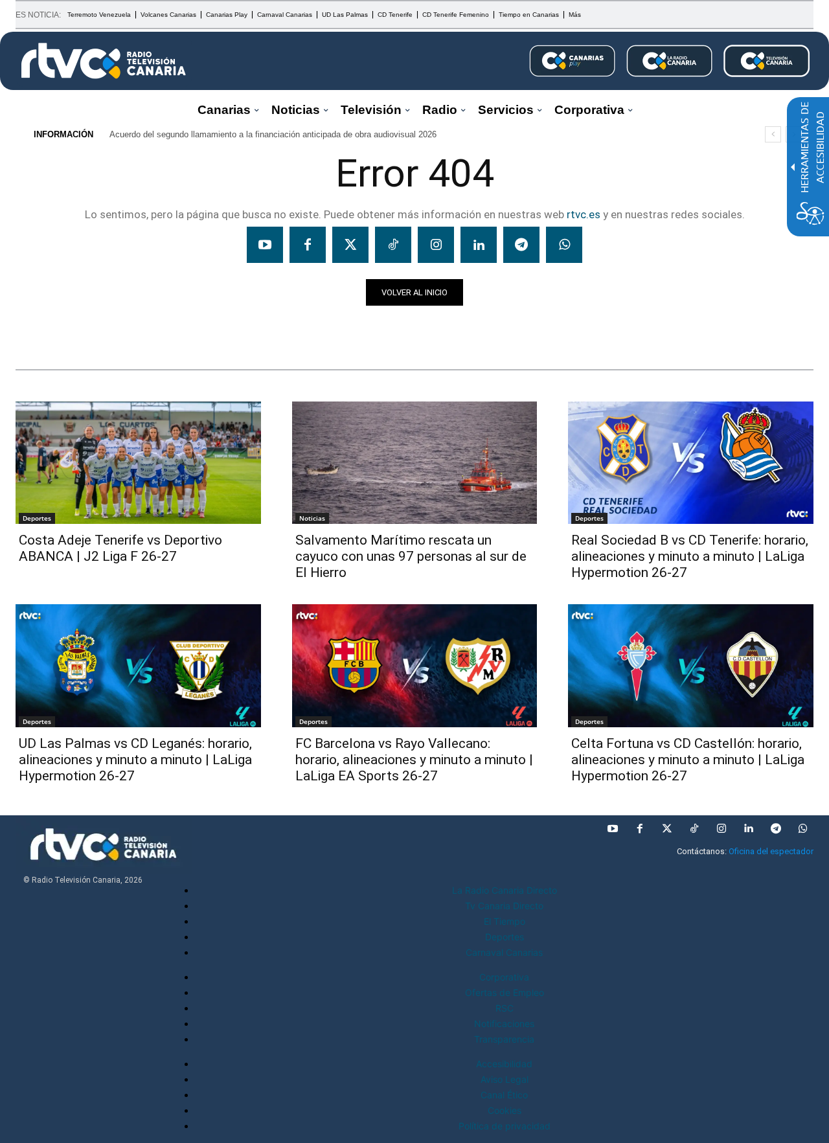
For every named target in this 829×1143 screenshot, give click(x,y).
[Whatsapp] (564, 245)
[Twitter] (350, 245)
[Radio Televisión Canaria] (104, 61)
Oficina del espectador (771, 851)
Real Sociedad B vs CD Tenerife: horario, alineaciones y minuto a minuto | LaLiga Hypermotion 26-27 (689, 556)
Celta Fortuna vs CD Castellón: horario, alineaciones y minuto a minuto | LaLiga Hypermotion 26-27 (687, 760)
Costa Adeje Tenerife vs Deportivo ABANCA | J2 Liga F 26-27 (120, 548)
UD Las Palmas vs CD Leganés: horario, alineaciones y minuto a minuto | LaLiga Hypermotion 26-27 (135, 760)
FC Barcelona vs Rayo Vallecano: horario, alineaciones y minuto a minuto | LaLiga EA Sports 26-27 (414, 760)
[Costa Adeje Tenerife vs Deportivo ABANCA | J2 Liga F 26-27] (138, 463)
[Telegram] (521, 245)
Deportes (37, 518)
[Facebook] (308, 245)
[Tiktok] (393, 245)
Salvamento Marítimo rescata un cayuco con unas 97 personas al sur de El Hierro (411, 556)
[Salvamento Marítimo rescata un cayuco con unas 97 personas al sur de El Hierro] (415, 463)
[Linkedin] (478, 245)
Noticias (40, 328)
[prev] (773, 134)
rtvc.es (583, 214)
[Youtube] (265, 245)
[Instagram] (436, 245)
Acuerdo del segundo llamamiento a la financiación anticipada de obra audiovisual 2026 (273, 134)
